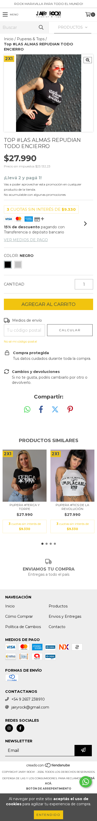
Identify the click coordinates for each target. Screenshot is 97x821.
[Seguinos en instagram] (9, 728)
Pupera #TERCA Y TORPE (25, 507)
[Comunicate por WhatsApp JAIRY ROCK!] (85, 781)
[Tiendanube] (48, 766)
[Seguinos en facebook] (20, 728)
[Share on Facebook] (41, 409)
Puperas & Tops (30, 39)
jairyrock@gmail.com (30, 707)
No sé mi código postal (20, 341)
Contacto (57, 626)
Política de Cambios (23, 626)
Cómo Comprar (19, 616)
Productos (58, 606)
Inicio (8, 39)
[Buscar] (41, 27)
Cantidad (14, 284)
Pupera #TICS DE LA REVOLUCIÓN (72, 507)
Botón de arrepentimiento (48, 788)
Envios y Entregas (65, 616)
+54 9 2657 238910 (28, 699)
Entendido (48, 815)
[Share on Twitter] (55, 409)
